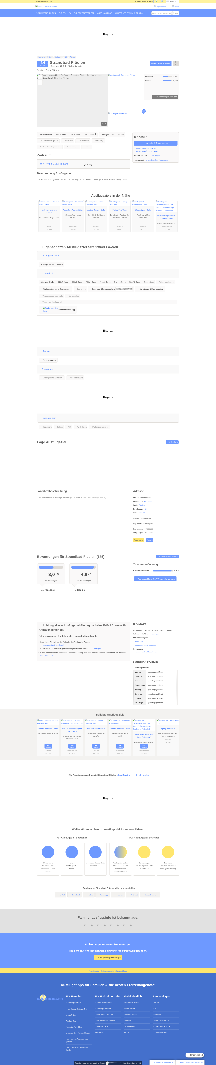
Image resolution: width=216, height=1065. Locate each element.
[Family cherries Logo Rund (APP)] (160, 7)
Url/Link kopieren (151, 895)
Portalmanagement (160, 1032)
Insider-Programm (130, 1014)
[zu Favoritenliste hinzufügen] (40, 77)
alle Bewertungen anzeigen (166, 97)
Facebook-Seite (129, 1026)
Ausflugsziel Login (141, 1)
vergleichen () (191, 1062)
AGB (154, 1009)
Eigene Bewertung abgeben (168, 556)
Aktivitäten (47, 369)
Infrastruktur (49, 418)
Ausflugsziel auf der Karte (146, 148)
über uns (156, 1003)
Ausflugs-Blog (71, 1021)
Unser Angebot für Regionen (105, 1020)
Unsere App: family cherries (128, 13)
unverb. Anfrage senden (160, 63)
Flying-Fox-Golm (119, 210)
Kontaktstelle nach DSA (161, 1026)
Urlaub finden (71, 1015)
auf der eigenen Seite (144, 866)
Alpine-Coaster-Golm (96, 210)
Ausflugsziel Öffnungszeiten (147, 151)
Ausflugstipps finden (73, 1003)
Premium (174, 198)
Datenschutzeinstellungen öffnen (114, 971)
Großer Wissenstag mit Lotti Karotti (72, 730)
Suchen (177, 13)
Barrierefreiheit (196, 1055)
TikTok (126, 1032)
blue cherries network (131, 1003)
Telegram (119, 895)
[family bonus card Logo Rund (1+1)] (175, 7)
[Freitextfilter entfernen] (172, 13)
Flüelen (142, 505)
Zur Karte (139, 641)
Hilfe (150, 1)
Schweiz (142, 513)
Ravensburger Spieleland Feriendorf (166, 217)
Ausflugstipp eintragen (103, 1009)
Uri (146, 509)
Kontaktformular (46, 655)
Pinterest (134, 895)
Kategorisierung (51, 255)
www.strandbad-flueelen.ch (157, 160)
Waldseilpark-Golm (143, 210)
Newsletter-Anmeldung (74, 1027)
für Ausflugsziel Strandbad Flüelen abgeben (48, 867)
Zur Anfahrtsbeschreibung (145, 645)
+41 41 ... (145, 156)
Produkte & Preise (101, 1026)
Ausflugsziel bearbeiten (103, 1003)
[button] (72, 100)
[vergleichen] (40, 82)
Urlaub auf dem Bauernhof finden (78, 1033)
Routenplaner (173, 442)
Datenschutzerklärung (161, 1020)
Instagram (127, 1020)
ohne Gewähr (123, 775)
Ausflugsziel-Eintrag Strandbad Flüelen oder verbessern (120, 867)
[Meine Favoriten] (147, 13)
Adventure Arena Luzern (49, 211)
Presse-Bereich (129, 1009)
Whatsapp (104, 895)
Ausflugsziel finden (46, 13)
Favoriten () (164, 1062)
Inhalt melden (142, 775)
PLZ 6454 (148, 501)
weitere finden (72, 866)
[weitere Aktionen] (176, 63)
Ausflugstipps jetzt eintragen (109, 958)
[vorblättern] (101, 100)
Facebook (76, 895)
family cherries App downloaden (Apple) (77, 1049)
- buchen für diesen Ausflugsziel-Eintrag (168, 866)
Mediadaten (99, 1032)
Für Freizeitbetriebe (84, 13)
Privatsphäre (94, 971)
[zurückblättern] (43, 100)
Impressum (157, 1014)
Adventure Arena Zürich (73, 210)
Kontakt (149, 540)
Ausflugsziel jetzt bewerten (156, 579)
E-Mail (62, 895)
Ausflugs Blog (104, 13)
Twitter (90, 895)
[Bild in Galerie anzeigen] (125, 87)
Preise (46, 351)
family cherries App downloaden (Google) (77, 1040)
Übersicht (47, 273)
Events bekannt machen (104, 1014)
